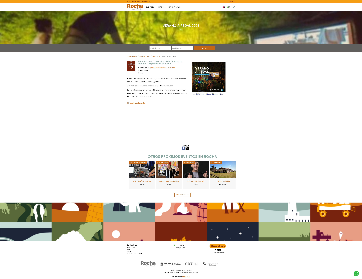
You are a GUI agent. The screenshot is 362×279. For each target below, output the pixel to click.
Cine (181, 29)
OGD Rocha (131, 248)
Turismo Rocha (132, 56)
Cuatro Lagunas (223, 181)
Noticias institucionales (134, 253)
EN (225, 7)
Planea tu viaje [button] (174, 7)
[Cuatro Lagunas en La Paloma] (223, 169)
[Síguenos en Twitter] (218, 250)
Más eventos (181, 195)
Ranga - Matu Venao (196, 181)
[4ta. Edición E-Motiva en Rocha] (142, 169)
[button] (233, 7)
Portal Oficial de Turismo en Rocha (138, 1)
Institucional (231, 1)
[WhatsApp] (356, 273)
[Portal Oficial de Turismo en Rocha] (135, 7)
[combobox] (160, 48)
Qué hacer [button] (150, 7)
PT (229, 7)
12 (159, 56)
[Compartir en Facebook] (184, 148)
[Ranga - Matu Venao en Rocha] (196, 169)
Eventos (142, 56)
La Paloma (171, 68)
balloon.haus (186, 276)
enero (154, 56)
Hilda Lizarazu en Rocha (169, 181)
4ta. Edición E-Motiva (142, 181)
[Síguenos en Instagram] (220, 250)
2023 (148, 56)
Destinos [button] (161, 7)
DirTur (129, 252)
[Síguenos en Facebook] (216, 250)
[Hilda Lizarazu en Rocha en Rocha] (169, 169)
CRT (128, 250)
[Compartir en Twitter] (187, 148)
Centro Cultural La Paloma (157, 68)
